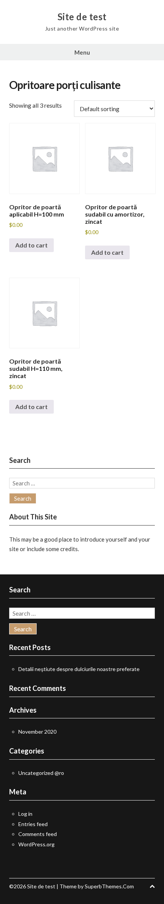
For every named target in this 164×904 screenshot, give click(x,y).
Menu (82, 52)
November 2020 (37, 731)
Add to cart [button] (31, 245)
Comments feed (37, 834)
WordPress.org (36, 844)
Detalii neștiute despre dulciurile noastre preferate (79, 669)
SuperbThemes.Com (109, 886)
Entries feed (33, 824)
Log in (25, 813)
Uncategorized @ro (41, 773)
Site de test (82, 16)
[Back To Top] (152, 886)
